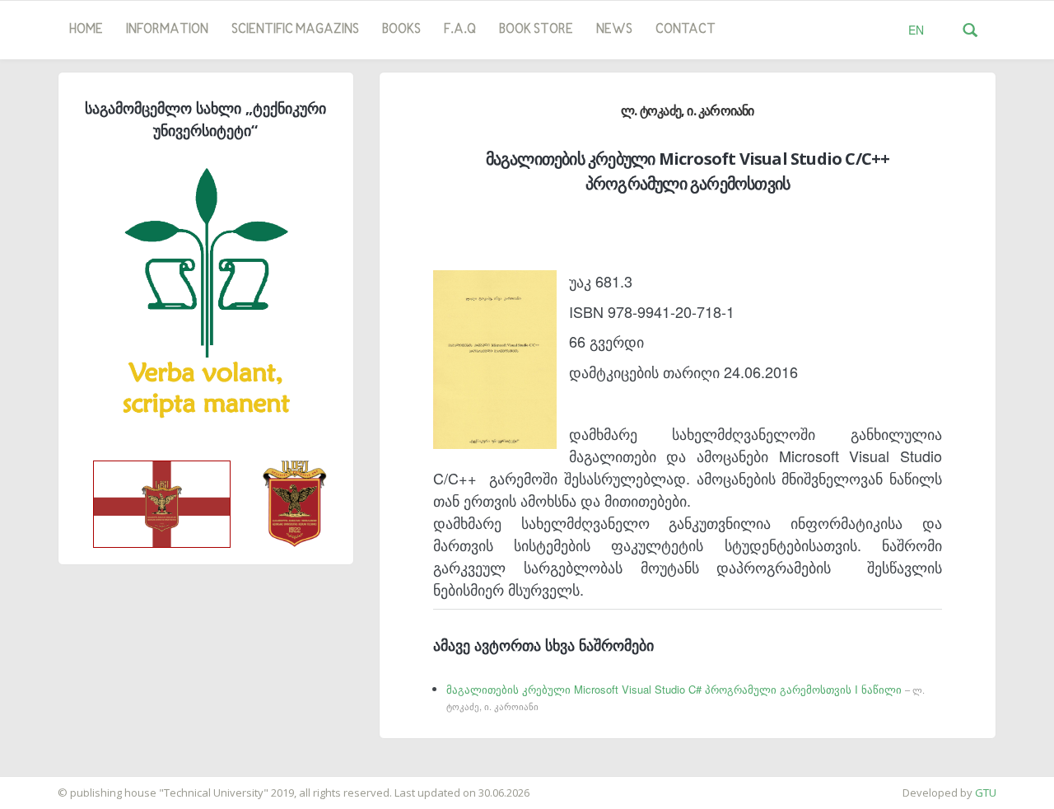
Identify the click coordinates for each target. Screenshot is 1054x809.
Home (86, 29)
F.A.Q (460, 29)
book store (536, 29)
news (614, 29)
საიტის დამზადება (48, 784)
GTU (985, 792)
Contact (685, 29)
